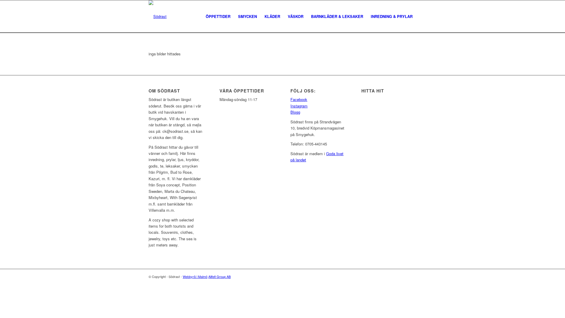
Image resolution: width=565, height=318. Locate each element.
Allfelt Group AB (219, 276)
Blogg (295, 112)
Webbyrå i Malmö (195, 276)
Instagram (299, 106)
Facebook (298, 99)
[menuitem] (218, 16)
